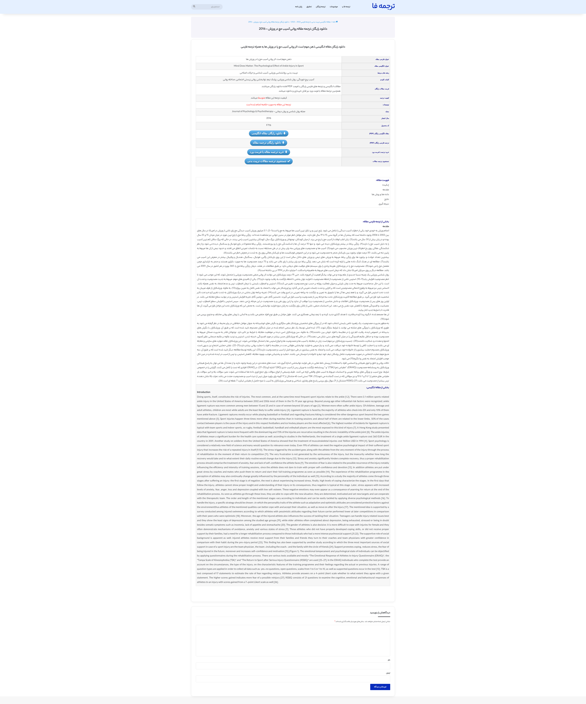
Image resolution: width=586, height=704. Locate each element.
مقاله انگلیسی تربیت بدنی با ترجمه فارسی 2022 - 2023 (311, 22)
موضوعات (334, 6)
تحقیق (309, 6)
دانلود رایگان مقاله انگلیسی (266, 133)
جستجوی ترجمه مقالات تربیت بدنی (266, 161)
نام (389, 660)
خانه (334, 22)
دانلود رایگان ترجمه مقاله (267, 142)
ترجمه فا (347, 6)
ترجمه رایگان (321, 6)
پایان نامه (298, 6)
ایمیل (388, 673)
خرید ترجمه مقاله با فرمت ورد (267, 152)
